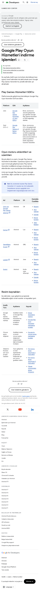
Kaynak (4, 429)
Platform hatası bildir (8, 536)
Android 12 (5, 505)
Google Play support (8, 542)
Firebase (4, 564)
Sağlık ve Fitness (6, 452)
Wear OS (4, 472)
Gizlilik (4, 458)
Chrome (4, 561)
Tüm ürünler (5, 570)
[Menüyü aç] (3, 2)
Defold (5, 230)
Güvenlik (4, 426)
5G (2, 461)
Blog (3, 435)
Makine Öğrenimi (7, 449)
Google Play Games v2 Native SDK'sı (16, 129)
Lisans (9, 577)
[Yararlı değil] (21, 40)
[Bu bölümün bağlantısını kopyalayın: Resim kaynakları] (22, 292)
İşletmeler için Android (8, 422)
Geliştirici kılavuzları (8, 519)
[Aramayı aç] (23, 2)
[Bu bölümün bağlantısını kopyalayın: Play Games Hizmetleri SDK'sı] (36, 92)
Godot (5, 269)
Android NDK (6, 528)
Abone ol (29, 581)
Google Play (18, 34)
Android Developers (7, 34)
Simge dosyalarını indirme (31, 315)
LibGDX (5, 260)
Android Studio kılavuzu (9, 516)
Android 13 (5, 502)
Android (4, 419)
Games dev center (9, 8)
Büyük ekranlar (6, 469)
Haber (3, 432)
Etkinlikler (37, 215)
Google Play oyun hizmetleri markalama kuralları (32, 323)
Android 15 (5, 496)
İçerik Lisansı (26, 396)
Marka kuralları (17, 577)
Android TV (5, 481)
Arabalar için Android (8, 478)
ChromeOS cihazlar (8, 475)
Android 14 (5, 499)
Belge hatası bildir (7, 539)
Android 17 (5, 489)
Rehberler (7, 36)
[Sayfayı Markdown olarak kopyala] (25, 60)
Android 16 (5, 493)
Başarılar (36, 207)
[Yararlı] (18, 40)
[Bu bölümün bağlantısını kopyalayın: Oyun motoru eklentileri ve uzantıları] (14, 155)
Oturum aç (34, 2)
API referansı (5, 522)
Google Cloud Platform (9, 567)
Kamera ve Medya (7, 455)
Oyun (3, 446)
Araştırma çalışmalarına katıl (10, 545)
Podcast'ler (5, 438)
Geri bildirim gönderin (13, 45)
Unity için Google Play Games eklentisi (6, 210)
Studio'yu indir (6, 525)
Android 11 (5, 508)
